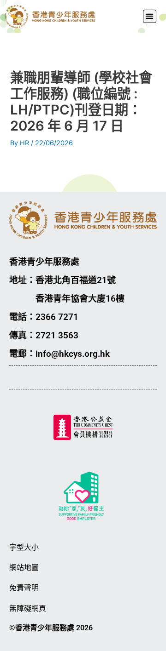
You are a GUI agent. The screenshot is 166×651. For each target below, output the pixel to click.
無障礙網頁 (27, 608)
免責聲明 (24, 587)
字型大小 (24, 547)
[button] (149, 16)
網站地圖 (24, 567)
